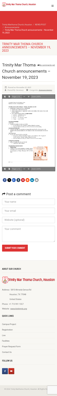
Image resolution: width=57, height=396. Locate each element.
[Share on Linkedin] (32, 180)
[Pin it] (23, 180)
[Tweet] (9, 180)
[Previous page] (5, 96)
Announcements (45, 90)
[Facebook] (5, 371)
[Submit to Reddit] (27, 180)
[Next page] (9, 96)
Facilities (6, 341)
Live (4, 335)
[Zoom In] (29, 96)
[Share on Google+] (14, 180)
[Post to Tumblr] (18, 180)
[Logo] (19, 4)
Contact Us (7, 352)
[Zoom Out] (24, 96)
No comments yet (47, 65)
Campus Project (9, 324)
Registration (7, 330)
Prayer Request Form (11, 346)
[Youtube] (11, 371)
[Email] (37, 180)
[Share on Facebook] (5, 180)
